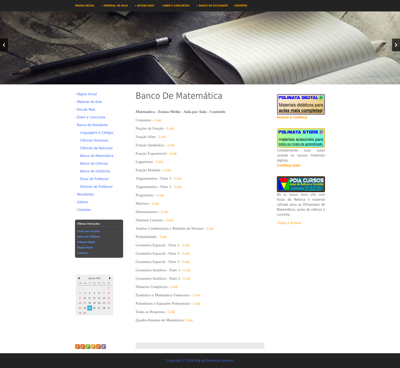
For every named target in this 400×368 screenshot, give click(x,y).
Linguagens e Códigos (97, 133)
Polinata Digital (86, 242)
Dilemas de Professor (96, 187)
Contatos (240, 5)
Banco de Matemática (96, 156)
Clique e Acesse (289, 223)
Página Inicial (84, 5)
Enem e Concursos (177, 5)
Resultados (85, 194)
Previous (4, 45)
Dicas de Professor (94, 179)
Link (157, 120)
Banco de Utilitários (95, 171)
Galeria (82, 202)
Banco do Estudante (213, 5)
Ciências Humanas (94, 140)
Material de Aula (116, 5)
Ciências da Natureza (96, 148)
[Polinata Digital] (301, 104)
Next (396, 45)
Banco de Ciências (94, 163)
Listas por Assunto (88, 231)
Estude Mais (145, 5)
